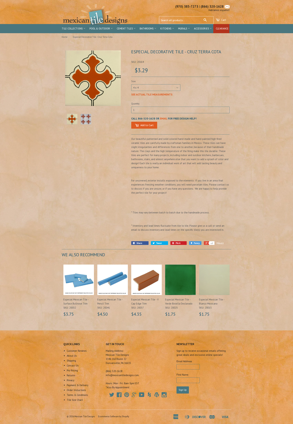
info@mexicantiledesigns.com (122, 375)
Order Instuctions (76, 390)
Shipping (71, 360)
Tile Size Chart (75, 399)
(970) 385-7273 (186, 6)
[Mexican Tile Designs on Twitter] (111, 395)
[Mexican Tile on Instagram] (164, 394)
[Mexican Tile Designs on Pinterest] (126, 395)
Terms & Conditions (77, 395)
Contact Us (73, 365)
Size (133, 81)
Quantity (135, 103)
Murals (183, 28)
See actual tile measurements (151, 94)
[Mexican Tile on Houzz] (149, 394)
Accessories (202, 28)
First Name (182, 374)
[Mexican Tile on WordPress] (156, 394)
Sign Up (183, 389)
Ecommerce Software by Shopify (113, 416)
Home (64, 37)
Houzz (220, 243)
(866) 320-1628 (212, 6)
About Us (72, 355)
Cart (223, 19)
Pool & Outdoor (100, 28)
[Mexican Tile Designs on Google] (134, 395)
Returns (71, 375)
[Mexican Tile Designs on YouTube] (141, 395)
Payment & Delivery (77, 385)
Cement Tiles (125, 28)
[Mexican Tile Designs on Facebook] (119, 395)
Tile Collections (72, 28)
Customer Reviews (77, 350)
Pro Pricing (72, 370)
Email (163, 118)
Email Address (184, 361)
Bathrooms (147, 28)
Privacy (70, 380)
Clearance (222, 28)
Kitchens (166, 28)
